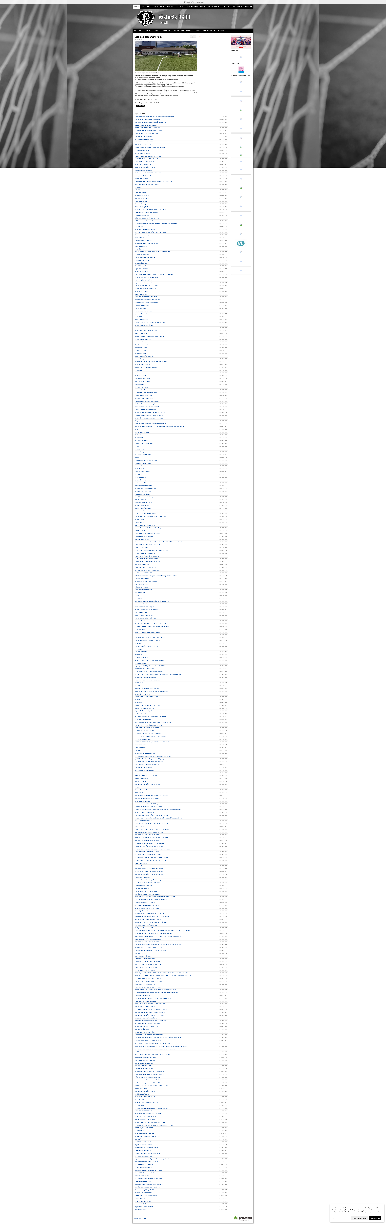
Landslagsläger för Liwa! (142, 1094)
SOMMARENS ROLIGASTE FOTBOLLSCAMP (147, 640)
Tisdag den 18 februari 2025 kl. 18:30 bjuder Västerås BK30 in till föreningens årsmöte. (159, 426)
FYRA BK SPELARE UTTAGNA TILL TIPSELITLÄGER (149, 1114)
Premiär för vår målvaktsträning (144, 497)
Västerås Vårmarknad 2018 (142, 1176)
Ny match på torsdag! (141, 353)
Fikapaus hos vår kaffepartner (143, 790)
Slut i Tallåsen (139, 598)
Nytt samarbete (139, 519)
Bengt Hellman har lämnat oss (143, 885)
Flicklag (169, 6)
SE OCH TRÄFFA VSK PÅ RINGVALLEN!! (146, 288)
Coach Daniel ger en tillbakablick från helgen (147, 533)
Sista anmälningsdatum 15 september (146, 460)
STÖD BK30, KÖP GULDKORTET (144, 1128)
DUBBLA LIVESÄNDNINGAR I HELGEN (146, 514)
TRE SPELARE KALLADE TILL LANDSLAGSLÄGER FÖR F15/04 (152, 1043)
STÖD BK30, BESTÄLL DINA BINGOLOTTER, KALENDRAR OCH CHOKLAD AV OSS (158, 945)
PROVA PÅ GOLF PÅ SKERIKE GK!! (144, 356)
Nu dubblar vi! (139, 438)
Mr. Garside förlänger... (141, 387)
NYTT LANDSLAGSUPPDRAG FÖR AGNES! (147, 570)
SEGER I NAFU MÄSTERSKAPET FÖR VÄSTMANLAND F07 (151, 550)
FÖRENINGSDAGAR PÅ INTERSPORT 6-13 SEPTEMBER (150, 874)
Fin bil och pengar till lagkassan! (144, 139)
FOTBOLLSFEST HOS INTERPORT (144, 398)
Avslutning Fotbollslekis (142, 888)
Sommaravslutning (140, 747)
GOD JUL (137, 685)
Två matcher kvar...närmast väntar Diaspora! (147, 299)
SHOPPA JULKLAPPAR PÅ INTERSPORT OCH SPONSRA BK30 (152, 829)
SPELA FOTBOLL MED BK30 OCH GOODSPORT (148, 156)
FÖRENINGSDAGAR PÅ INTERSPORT (145, 1007)
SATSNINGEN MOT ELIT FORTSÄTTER (145, 1032)
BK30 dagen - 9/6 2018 (141, 1198)
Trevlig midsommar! (140, 745)
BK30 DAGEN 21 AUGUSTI (142, 877)
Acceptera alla (375, 1218)
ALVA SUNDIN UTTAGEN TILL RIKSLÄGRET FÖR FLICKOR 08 (152, 601)
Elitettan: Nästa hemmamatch (143, 1192)
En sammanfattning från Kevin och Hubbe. (147, 184)
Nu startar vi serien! (140, 376)
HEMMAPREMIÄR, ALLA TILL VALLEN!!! (146, 776)
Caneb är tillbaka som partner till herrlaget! (147, 407)
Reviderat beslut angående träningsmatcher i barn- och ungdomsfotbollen (156, 992)
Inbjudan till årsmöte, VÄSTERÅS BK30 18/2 (147, 1023)
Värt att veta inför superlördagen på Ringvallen (148, 733)
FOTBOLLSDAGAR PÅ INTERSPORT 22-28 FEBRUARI (149, 914)
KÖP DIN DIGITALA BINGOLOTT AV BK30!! (146, 697)
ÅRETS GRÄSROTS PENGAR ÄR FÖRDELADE (147, 561)
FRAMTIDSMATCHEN (141, 1088)
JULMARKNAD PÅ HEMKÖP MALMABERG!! (147, 835)
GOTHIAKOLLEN (139, 1099)
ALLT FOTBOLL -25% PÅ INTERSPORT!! (145, 525)
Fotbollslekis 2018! (140, 1204)
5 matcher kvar (139, 226)
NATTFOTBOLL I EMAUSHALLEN (144, 164)
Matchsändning (139, 449)
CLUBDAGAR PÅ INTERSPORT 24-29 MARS (147, 905)
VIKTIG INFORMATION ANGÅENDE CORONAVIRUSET (150, 1004)
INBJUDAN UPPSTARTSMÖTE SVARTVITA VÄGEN (149, 725)
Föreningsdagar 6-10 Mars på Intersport (146, 1147)
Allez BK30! (138, 595)
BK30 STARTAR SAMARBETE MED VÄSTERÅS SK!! (149, 1035)
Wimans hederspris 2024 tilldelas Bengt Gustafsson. (150, 412)
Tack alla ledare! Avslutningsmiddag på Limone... (149, 832)
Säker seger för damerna (142, 254)
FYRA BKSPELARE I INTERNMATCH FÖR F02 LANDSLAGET (151, 1108)
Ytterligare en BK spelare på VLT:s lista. (146, 928)
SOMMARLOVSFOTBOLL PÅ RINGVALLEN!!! (147, 119)
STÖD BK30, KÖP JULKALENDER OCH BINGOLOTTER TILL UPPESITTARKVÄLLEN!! (158, 1037)
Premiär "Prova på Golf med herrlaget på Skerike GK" (150, 336)
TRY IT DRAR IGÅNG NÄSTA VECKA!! (145, 1097)
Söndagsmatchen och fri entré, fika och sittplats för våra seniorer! (154, 274)
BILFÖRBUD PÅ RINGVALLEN (143, 1142)
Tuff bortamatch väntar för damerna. (145, 229)
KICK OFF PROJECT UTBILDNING (144, 1164)
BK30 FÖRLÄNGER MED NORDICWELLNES (147, 161)
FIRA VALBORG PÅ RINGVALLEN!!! (144, 770)
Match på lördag (139, 792)
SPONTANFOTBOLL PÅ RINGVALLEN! (145, 1116)
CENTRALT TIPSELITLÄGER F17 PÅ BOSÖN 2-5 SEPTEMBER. (152, 1085)
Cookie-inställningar (140, 1218)
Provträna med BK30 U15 (142, 564)
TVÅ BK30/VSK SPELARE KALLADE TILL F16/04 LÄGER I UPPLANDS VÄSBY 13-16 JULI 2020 (161, 973)
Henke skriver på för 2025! (142, 381)
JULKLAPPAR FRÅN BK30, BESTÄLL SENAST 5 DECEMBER (151, 838)
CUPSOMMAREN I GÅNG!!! (142, 471)
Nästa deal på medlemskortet (143, 485)
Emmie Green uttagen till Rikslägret (145, 753)
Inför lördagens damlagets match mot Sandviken (149, 868)
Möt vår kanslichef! (140, 663)
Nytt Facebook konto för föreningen (145, 677)
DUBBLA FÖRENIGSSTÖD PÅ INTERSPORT (147, 277)
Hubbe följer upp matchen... (143, 198)
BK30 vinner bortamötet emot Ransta (145, 221)
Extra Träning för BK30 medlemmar (145, 1060)
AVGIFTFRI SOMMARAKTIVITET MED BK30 (147, 285)
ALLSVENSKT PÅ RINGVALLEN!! (144, 1068)
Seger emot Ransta (140, 350)
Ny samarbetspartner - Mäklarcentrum (146, 488)
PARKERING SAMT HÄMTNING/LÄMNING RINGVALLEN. (151, 209)
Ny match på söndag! (141, 263)
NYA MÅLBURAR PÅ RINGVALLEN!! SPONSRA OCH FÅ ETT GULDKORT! (155, 897)
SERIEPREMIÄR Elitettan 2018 (143, 1201)
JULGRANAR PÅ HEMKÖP (142, 1029)
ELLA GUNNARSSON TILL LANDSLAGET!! (147, 1026)
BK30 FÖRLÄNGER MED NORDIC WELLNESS (147, 545)
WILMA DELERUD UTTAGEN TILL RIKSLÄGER (148, 883)
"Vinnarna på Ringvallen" (142, 778)
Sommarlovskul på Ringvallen (143, 604)
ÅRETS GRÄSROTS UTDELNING (144, 443)
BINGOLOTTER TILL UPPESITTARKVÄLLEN (147, 852)
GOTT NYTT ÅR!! (139, 683)
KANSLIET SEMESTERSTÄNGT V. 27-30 (146, 297)
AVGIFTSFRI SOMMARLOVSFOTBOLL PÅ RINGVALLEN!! (150, 122)
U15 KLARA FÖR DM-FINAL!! (143, 463)
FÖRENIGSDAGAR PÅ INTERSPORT (145, 959)
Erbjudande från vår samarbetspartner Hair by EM (149, 418)
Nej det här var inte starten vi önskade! (146, 367)
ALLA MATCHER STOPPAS (142, 995)
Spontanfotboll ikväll (141, 314)
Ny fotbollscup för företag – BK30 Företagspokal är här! (151, 361)
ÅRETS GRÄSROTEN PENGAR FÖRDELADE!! (147, 705)
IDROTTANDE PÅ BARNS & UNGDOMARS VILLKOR (149, 1074)
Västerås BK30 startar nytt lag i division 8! (146, 212)
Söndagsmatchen (140, 373)
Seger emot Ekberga (141, 192)
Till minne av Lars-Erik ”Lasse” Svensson (146, 581)
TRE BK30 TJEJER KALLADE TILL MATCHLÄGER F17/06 (150, 623)
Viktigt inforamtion (140, 421)
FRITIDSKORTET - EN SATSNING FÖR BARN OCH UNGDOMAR (152, 252)
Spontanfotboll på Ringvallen (143, 136)
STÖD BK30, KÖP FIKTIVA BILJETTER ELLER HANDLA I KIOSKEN (153, 998)
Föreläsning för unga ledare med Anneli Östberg (149, 1083)
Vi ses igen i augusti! (141, 477)
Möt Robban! (138, 654)
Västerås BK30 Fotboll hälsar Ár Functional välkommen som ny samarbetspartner (158, 809)
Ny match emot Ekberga (142, 195)
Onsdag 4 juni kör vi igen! (142, 333)
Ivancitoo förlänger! (140, 384)
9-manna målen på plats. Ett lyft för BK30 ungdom (149, 880)
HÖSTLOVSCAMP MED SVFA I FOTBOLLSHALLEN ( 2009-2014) (153, 722)
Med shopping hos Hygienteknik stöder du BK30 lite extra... (152, 795)
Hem (137, 6)
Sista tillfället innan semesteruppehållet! (146, 302)
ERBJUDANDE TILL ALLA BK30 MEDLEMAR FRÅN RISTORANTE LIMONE (155, 990)
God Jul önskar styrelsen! (142, 432)
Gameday (137, 328)
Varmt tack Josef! (140, 530)
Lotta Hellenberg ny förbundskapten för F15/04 (148, 1080)
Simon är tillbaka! (140, 390)
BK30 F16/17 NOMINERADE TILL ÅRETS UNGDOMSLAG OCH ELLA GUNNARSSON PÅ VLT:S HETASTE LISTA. (166, 930)
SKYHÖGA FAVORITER (141, 652)
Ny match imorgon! (140, 266)
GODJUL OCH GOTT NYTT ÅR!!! (143, 821)
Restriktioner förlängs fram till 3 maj (145, 902)
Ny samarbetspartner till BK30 (143, 491)
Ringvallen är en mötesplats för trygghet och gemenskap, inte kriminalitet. (156, 223)
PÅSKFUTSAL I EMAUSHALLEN (144, 142)
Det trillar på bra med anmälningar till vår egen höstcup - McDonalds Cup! (156, 576)
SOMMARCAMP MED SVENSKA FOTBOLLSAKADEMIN (150, 516)
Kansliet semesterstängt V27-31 (144, 1167)
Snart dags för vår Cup (141, 714)
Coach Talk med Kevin (141, 201)
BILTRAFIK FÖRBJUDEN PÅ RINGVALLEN (146, 925)
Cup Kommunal (139, 643)
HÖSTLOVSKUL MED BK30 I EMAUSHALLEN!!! (148, 173)
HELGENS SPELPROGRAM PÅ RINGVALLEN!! (147, 128)
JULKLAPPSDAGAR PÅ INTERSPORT (145, 167)
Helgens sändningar (140, 499)
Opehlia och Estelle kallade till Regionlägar (147, 798)
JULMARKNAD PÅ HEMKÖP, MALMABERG (147, 688)
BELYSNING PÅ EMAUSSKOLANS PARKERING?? (148, 130)
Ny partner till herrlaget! (141, 345)
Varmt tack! (138, 446)
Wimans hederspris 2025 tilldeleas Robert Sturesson (150, 147)
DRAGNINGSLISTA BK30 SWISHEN (145, 984)
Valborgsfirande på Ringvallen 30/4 (145, 1190)
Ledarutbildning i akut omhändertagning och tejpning (150, 1122)
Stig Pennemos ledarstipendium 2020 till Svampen (149, 843)
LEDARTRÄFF (138, 1139)
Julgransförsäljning (140, 1209)
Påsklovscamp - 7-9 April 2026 (143, 153)
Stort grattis (138, 750)
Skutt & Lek (138, 1052)
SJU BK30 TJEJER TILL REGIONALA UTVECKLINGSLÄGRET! (152, 626)
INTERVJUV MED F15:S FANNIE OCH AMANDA (148, 1102)
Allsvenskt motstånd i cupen (143, 956)
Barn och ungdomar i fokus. (149, 37)
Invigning (137, 457)
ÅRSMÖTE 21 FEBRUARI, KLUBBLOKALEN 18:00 (148, 807)
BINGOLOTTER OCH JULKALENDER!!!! (145, 567)
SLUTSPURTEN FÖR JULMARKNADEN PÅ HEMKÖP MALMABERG (153, 933)
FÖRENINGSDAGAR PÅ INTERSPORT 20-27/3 (147, 784)
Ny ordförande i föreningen (142, 801)
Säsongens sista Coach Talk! (143, 176)
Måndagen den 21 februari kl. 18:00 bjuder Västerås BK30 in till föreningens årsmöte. (159, 818)
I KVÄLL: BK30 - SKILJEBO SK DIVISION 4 (146, 330)
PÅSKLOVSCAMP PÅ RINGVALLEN (144, 812)
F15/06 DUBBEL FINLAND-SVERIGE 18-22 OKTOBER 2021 (151, 860)
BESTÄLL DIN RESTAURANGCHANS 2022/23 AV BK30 (150, 736)
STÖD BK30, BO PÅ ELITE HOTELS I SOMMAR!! (148, 978)
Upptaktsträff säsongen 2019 (143, 1145)
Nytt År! (137, 429)
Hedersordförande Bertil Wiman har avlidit (147, 1018)
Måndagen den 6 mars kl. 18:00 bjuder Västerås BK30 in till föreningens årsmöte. (158, 674)
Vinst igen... (138, 187)
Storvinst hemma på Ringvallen (143, 240)
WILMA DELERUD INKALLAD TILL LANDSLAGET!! (149, 871)
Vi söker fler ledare (140, 511)
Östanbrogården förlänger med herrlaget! (147, 401)
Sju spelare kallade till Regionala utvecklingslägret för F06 (151, 857)
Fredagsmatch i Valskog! (142, 319)
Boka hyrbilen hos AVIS (141, 587)
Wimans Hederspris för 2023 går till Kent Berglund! (149, 528)
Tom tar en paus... (140, 635)
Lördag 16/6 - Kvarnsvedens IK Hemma (146, 1173)
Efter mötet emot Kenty (141, 584)
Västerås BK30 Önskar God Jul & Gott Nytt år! (148, 1153)
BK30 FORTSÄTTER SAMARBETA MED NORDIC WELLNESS (151, 823)
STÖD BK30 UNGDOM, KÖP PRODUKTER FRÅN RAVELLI (151, 1009)
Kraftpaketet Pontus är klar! (142, 378)
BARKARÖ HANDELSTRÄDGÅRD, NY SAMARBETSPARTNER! (152, 815)
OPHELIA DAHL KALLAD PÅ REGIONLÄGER (147, 728)
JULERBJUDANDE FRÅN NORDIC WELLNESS (148, 939)
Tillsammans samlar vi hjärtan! (143, 235)
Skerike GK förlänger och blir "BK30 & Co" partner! (149, 415)
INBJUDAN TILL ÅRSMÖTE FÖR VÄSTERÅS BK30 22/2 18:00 (152, 916)
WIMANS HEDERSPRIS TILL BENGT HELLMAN (148, 908)
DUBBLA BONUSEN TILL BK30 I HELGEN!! (146, 559)
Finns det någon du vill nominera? (144, 668)
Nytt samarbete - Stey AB (142, 505)
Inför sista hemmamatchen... (143, 190)
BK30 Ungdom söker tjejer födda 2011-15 (147, 764)
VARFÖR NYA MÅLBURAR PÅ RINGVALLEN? (147, 894)
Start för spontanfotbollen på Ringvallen (146, 618)
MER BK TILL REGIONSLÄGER (143, 1066)
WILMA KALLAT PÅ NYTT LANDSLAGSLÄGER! (148, 854)
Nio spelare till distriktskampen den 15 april (147, 632)
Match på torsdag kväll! (141, 207)
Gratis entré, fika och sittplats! (143, 280)
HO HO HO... (138, 435)
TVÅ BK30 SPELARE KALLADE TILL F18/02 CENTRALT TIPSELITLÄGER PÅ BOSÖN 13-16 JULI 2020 (163, 976)
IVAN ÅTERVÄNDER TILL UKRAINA (145, 730)
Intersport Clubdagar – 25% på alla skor (146, 609)
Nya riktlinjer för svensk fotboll (143, 911)
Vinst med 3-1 (139, 474)
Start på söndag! (139, 359)
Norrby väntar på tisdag (141, 347)
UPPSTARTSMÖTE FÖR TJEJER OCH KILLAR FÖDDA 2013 (151, 1021)
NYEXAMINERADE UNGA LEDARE (144, 708)
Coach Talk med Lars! (141, 612)
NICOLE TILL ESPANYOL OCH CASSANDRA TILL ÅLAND (151, 922)
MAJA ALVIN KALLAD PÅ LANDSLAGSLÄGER (148, 964)
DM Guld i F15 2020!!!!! (141, 953)
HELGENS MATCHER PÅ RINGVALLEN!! (146, 125)
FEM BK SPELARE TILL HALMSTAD (145, 1119)
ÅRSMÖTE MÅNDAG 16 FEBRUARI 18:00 (146, 159)
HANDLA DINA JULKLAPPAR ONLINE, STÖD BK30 (149, 947)
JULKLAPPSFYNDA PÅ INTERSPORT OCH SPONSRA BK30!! (151, 691)
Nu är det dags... (139, 702)
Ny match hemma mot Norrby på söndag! (147, 243)
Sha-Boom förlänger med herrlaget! (145, 404)
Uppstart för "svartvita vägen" (143, 711)
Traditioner (138, 699)
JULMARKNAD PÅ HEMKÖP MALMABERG (147, 556)
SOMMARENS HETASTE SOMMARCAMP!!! (147, 891)
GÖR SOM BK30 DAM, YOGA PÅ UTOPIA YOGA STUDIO (150, 232)
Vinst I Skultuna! (139, 249)
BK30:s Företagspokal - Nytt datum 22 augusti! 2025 (150, 322)
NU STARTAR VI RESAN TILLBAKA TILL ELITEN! (148, 1136)
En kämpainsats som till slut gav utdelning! (147, 218)
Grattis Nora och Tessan (142, 539)
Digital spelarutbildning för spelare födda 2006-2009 (150, 666)
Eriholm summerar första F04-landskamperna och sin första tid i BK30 (155, 1049)
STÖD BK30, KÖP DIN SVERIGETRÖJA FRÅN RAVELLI (150, 761)
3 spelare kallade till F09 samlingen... (145, 536)
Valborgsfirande (139, 1130)
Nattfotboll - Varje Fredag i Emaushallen (146, 145)
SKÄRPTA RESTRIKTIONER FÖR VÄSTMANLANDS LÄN (150, 950)
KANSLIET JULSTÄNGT (141, 547)
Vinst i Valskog (139, 316)
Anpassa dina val (337, 1218)
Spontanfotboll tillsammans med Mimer (146, 621)
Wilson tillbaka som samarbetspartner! (146, 392)
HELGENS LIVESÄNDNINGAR (143, 508)
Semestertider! (139, 466)
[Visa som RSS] (200, 37)
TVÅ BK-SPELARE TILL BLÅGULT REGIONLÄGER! (148, 1077)
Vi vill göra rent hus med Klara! (143, 395)
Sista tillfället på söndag (142, 215)
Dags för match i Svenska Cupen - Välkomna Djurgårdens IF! (152, 1159)
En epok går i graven (140, 781)
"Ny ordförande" (139, 522)
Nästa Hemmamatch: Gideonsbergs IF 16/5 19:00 (149, 1184)
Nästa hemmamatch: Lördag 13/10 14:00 (146, 1161)
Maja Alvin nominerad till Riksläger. (145, 970)
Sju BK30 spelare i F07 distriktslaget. (145, 553)
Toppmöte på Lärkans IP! (142, 291)
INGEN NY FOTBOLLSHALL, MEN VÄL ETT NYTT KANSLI (151, 899)
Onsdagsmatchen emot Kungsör (144, 607)
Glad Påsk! (138, 773)
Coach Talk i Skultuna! (141, 246)
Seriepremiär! (138, 370)
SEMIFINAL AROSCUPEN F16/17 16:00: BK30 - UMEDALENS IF (152, 742)
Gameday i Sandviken (141, 866)
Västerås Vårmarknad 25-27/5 (143, 1181)
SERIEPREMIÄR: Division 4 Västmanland (146, 1195)
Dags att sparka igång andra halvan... (145, 283)
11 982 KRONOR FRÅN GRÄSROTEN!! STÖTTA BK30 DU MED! (152, 849)
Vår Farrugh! (138, 649)
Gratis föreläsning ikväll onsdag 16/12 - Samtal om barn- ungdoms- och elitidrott (158, 936)
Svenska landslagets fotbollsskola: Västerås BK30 (149, 1178)
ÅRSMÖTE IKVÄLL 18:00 (142, 150)
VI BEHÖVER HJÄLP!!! (141, 863)
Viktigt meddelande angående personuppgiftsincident (150, 423)
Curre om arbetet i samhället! (143, 339)
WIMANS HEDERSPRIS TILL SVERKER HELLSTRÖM (149, 660)
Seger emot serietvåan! (141, 269)
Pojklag (179, 6)
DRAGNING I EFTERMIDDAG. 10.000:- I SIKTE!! (148, 987)
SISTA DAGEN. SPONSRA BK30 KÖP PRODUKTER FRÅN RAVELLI (153, 756)
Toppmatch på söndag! (141, 271)
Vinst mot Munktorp (140, 204)
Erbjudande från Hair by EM (142, 480)
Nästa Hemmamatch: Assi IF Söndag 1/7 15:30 (148, 1170)
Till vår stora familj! (140, 469)
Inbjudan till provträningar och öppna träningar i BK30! (150, 716)
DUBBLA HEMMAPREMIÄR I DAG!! (144, 1133)
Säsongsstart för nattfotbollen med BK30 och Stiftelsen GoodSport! (154, 116)
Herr (148, 6)
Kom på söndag (139, 452)
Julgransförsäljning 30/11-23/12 (144, 1156)
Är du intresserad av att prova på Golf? (146, 257)
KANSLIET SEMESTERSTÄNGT (143, 590)
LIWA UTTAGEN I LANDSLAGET (144, 1063)
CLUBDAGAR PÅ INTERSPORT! (143, 573)
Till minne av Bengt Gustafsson (144, 325)
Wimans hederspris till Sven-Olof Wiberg (146, 804)
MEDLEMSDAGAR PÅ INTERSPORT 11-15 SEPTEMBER (150, 1071)
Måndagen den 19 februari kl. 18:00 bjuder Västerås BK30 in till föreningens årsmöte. (159, 542)
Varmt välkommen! (140, 629)
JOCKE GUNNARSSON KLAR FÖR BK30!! (146, 1057)
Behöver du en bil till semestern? (144, 483)
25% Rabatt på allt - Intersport (143, 502)
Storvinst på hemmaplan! (142, 305)
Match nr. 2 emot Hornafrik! (142, 364)
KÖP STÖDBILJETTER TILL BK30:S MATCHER (147, 961)
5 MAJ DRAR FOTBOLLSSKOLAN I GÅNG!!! (147, 133)
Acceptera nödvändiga (360, 1218)
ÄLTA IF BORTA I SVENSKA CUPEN (144, 615)
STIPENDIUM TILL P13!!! (141, 657)
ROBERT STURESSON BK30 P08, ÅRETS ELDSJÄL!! (149, 981)
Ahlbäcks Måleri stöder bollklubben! (145, 409)
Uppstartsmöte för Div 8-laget (143, 170)
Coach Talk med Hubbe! (141, 238)
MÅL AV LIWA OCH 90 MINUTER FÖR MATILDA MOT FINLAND (152, 1054)
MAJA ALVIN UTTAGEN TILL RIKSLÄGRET (147, 967)
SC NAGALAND (139, 1105)
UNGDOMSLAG (159, 6)
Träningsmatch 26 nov (141, 440)
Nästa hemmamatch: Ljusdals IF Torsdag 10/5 (148, 1187)
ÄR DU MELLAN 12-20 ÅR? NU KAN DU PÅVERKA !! (149, 671)
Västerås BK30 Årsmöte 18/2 (143, 1150)
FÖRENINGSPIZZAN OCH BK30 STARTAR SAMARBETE (150, 1012)
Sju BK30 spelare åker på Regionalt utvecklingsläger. (150, 759)
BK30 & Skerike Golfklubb (142, 494)
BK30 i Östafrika (139, 826)
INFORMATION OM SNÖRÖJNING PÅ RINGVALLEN (149, 919)
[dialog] (357, 1213)
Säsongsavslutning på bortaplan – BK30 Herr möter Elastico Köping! (154, 181)
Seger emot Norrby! (140, 342)
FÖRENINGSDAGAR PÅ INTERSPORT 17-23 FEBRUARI (150, 1015)
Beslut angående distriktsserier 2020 (145, 1001)
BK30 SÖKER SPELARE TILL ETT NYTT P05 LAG (148, 1040)
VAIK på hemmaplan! (141, 308)
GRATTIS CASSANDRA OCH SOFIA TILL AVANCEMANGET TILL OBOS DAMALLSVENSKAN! (161, 1046)
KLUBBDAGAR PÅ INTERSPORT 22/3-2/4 (146, 646)
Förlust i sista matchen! (141, 178)
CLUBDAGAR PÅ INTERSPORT (143, 454)
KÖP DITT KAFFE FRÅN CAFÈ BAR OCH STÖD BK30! (149, 846)
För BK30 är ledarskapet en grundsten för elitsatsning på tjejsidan (154, 1125)
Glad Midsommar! (140, 592)
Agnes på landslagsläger (142, 578)
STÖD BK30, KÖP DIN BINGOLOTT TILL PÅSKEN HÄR (150, 638)
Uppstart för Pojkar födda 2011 (144, 1207)
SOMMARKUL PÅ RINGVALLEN (143, 311)
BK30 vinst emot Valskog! (142, 260)
